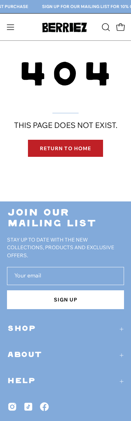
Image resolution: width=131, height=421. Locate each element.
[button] (105, 27)
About (24, 355)
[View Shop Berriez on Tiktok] (28, 406)
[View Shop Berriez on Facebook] (44, 406)
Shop (21, 329)
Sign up (66, 299)
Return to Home (65, 148)
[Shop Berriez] (66, 27)
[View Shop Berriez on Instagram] (12, 406)
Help (21, 381)
